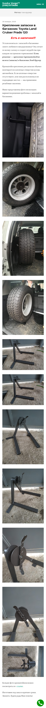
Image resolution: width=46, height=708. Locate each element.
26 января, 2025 (9, 22)
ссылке (19, 686)
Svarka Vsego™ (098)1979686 (11, 4)
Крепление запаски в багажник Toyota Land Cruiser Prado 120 (19, 28)
